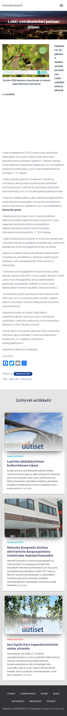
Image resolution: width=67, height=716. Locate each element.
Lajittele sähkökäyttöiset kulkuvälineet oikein (25, 463)
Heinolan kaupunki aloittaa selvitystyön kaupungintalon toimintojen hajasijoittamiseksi (30, 551)
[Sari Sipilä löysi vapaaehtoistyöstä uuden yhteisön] (33, 614)
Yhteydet (51, 701)
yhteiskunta (26, 379)
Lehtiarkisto (18, 701)
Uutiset (44, 694)
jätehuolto (14, 379)
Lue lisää (27, 488)
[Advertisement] (33, 125)
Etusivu (11, 694)
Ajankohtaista (28, 694)
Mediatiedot (35, 701)
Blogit (56, 694)
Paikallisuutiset (23, 374)
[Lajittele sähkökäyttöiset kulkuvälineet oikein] (33, 431)
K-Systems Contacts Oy (52, 708)
